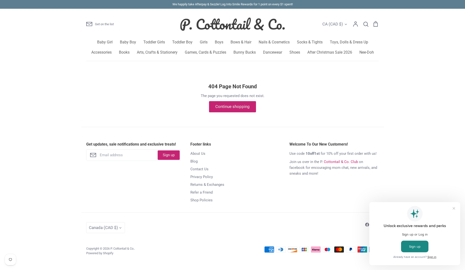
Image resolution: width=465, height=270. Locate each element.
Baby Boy (128, 42)
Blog (194, 161)
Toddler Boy (182, 42)
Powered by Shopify (99, 253)
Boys (219, 42)
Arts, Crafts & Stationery (157, 52)
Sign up (169, 155)
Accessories (101, 52)
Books (124, 52)
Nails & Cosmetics (274, 42)
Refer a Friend (201, 192)
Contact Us (199, 169)
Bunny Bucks (244, 52)
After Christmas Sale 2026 (329, 52)
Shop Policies (201, 200)
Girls (204, 42)
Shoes (294, 52)
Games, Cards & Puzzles (205, 52)
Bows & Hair (241, 42)
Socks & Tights (310, 42)
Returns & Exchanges (207, 184)
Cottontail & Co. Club (341, 162)
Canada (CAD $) (103, 227)
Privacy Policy (201, 177)
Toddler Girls (154, 42)
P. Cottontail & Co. (122, 248)
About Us (197, 153)
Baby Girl (105, 42)
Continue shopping (232, 106)
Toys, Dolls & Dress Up (349, 42)
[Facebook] (367, 224)
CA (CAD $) (332, 24)
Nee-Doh (366, 52)
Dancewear (272, 52)
